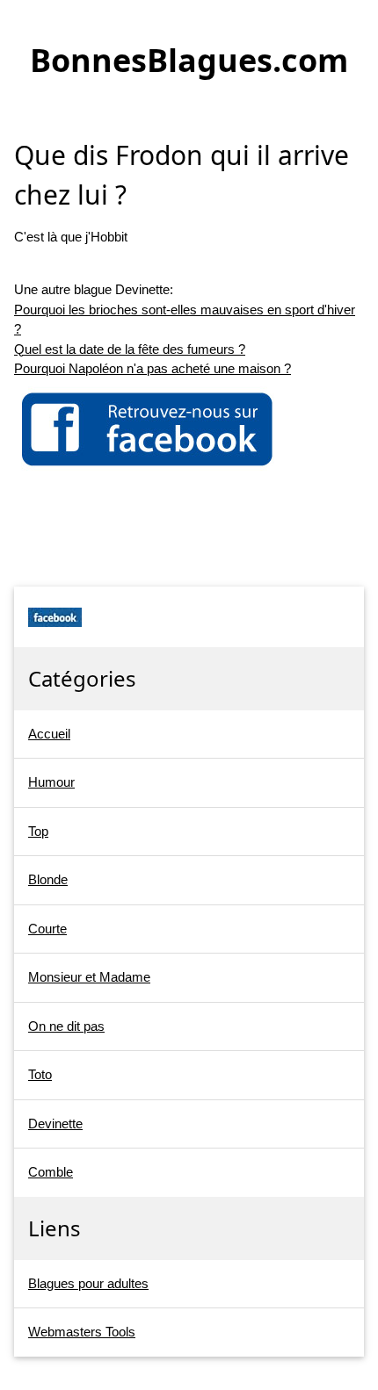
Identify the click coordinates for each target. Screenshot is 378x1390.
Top (38, 831)
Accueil (49, 733)
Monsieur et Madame (89, 976)
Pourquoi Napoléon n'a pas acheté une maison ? (152, 368)
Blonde (48, 879)
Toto (40, 1074)
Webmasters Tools (81, 1331)
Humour (51, 781)
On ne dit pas (66, 1026)
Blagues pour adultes (88, 1283)
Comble (50, 1171)
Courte (47, 928)
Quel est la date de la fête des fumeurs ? (129, 349)
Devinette (55, 1123)
